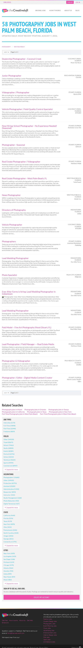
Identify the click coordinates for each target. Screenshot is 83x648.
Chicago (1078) (9, 565)
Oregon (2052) (8, 536)
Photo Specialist (9, 275)
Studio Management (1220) (13, 498)
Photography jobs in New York (60, 412)
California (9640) (9, 515)
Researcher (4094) (10, 492)
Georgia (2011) (9, 539)
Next (5, 52)
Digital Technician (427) (11, 504)
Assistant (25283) (9, 486)
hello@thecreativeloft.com (15, 633)
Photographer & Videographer (16, 361)
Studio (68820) (8, 448)
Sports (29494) (8, 463)
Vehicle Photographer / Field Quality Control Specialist (27, 109)
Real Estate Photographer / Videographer (21, 161)
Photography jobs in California (13, 412)
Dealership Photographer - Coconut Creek (21, 59)
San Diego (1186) (9, 559)
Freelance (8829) (9, 431)
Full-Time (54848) (9, 426)
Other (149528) (9, 439)
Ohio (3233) (8, 527)
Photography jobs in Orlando (35, 409)
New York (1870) (9, 553)
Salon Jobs (46, 639)
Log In (78, 2)
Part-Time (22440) (10, 428)
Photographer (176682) (11, 477)
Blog (77, 10)
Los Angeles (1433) (10, 556)
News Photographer (11, 195)
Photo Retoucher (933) (11, 501)
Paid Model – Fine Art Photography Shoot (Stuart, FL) (26, 327)
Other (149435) (9, 480)
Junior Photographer (11, 76)
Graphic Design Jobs (50, 621)
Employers (7, 2)
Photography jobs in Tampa (58, 409)
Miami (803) (8, 580)
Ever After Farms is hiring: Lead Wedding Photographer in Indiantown (29, 293)
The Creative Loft (15, 11)
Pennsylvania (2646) (10, 530)
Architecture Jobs (49, 642)
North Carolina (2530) (11, 533)
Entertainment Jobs (49, 633)
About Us (68, 10)
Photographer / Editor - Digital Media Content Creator (27, 378)
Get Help (30, 620)
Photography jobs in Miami (12, 409)
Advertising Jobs (48, 630)
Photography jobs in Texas (36, 412)
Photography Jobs (49, 624)
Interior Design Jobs (50, 635)
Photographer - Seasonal (13, 145)
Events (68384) (9, 451)
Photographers (9, 241)
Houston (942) (8, 571)
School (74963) (9, 445)
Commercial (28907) (10, 466)
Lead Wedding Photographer (15, 258)
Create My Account (41, 597)
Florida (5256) (8, 518)
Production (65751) (10, 483)
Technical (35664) (9, 460)
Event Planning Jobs (50, 626)
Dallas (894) (8, 574)
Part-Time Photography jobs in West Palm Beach (58, 414)
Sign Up (70, 2)
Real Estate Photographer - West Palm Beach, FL (24, 178)
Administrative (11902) (11, 489)
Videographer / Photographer (15, 92)
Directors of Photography (14, 210)
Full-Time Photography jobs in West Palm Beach (20, 414)
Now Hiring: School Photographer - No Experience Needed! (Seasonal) (29, 127)
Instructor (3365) (9, 495)
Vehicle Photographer (12, 225)
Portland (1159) (9, 562)
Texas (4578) (8, 521)
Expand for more (12, 469)
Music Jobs (47, 628)
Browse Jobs (40, 10)
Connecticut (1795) (10, 542)
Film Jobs (46, 637)
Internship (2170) (9, 423)
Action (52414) (9, 457)
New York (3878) (9, 524)
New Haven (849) (9, 577)
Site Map (5, 620)
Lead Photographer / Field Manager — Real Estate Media (28, 344)
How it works (55, 10)
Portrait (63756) (9, 454)
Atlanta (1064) (8, 568)
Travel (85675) (8, 442)
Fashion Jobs (47, 619)
